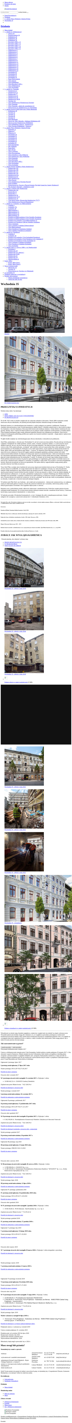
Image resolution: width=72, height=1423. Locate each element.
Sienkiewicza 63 (13, 177)
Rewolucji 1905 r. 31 (14, 48)
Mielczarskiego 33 (13, 215)
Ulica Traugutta (12, 104)
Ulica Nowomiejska (14, 153)
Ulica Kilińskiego (13, 82)
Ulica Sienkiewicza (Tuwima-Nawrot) (19, 182)
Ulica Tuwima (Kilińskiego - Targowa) (19, 126)
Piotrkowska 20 (13, 251)
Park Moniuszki (13, 119)
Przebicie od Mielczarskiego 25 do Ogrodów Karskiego (24, 219)
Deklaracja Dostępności (11, 1402)
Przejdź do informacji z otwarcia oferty (12, 1126)
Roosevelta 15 (12, 192)
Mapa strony (8, 1405)
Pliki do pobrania (9, 1393)
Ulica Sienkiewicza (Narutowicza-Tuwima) (21, 102)
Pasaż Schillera (12, 183)
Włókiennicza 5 (13, 55)
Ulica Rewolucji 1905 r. (15, 84)
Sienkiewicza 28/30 (14, 99)
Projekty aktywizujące (11, 276)
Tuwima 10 (11, 269)
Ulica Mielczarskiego (14, 227)
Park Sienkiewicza (13, 178)
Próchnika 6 (11, 249)
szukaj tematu (22, 12)
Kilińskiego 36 (12, 40)
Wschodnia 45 (12, 72)
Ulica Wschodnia (13, 87)
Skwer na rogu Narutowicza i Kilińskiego (20, 123)
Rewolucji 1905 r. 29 (14, 47)
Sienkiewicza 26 (13, 97)
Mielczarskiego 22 (13, 214)
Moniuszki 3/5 (12, 267)
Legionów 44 (12, 209)
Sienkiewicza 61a (13, 175)
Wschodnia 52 (12, 75)
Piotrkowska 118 (13, 173)
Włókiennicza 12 (13, 64)
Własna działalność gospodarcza (17, 278)
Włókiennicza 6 (13, 57)
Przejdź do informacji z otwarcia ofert (12, 1087)
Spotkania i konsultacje (11, 1381)
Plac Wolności (12, 146)
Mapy (6, 1395)
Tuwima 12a (12, 101)
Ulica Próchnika (13, 160)
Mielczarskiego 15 (13, 212)
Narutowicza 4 (12, 91)
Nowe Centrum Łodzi (11, 266)
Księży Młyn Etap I (14, 262)
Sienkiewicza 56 (13, 195)
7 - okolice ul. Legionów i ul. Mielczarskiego (17, 203)
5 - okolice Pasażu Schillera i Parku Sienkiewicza (19, 166)
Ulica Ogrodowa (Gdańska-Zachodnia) (20, 244)
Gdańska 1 (11, 205)
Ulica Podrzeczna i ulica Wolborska (18, 156)
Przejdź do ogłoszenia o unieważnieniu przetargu (15, 1097)
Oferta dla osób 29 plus (15, 279)
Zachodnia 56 (12, 143)
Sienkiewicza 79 (13, 198)
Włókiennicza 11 (13, 62)
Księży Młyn (8, 261)
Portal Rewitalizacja (10, 15)
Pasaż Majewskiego (14, 79)
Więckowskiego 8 (13, 259)
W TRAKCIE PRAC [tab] (10, 544)
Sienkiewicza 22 (13, 96)
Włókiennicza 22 (13, 70)
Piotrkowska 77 (13, 94)
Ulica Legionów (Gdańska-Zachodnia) (19, 242)
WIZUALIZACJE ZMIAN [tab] (12, 545)
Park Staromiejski (13, 145)
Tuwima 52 (11, 118)
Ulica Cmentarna (13, 224)
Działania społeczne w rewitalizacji (14, 274)
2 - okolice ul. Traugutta (11, 89)
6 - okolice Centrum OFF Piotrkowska (15, 188)
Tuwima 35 (11, 114)
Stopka (6, 5)
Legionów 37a (12, 207)
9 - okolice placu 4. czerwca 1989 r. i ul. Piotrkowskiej (20, 247)
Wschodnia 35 (8, 20)
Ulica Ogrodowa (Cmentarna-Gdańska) (20, 229)
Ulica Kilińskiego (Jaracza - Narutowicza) (20, 124)
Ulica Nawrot (12, 180)
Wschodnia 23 (12, 136)
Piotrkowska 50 (13, 257)
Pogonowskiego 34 (14, 35)
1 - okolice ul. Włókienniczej (13, 32)
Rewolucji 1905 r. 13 (14, 42)
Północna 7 (11, 131)
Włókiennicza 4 (13, 54)
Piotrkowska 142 (13, 190)
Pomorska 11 (12, 129)
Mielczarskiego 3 (13, 210)
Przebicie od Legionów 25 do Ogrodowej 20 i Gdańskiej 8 (25, 239)
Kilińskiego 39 (12, 111)
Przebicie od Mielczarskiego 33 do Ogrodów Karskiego (24, 217)
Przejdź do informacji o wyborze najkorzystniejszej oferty (18, 1323)
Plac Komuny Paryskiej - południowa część (21, 187)
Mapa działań (8, 30)
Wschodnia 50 (12, 74)
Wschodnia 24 (12, 138)
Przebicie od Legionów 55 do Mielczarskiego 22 (22, 220)
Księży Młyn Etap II (14, 264)
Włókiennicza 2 (13, 50)
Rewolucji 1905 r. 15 (14, 43)
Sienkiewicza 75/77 (14, 197)
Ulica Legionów (13, 151)
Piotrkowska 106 (13, 170)
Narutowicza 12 (13, 92)
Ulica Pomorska (13, 158)
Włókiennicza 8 (13, 60)
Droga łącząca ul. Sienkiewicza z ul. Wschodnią (22, 107)
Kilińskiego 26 (12, 37)
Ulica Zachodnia (13, 165)
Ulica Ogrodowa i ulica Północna (18, 155)
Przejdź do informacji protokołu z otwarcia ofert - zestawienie (19, 1129)
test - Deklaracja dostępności (12, 1407)
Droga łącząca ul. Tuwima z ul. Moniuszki (20, 271)
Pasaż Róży (11, 148)
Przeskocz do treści (10, 4)
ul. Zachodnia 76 (9, 273)
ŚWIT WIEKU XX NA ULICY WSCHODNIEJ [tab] (19, 416)
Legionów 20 (12, 235)
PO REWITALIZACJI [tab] (11, 417)
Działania (7, 17)
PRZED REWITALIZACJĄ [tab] (13, 542)
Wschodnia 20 (12, 134)
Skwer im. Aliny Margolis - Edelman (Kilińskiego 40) (24, 121)
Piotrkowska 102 (13, 168)
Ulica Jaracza (12, 80)
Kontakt (6, 1403)
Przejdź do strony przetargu (9, 1072)
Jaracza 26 (11, 33)
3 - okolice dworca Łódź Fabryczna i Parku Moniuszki (20, 109)
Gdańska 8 (11, 234)
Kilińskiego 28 (12, 38)
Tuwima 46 (11, 116)
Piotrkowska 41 (13, 256)
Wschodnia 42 (12, 141)
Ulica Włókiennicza (14, 86)
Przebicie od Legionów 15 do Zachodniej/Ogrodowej (24, 237)
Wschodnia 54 (12, 77)
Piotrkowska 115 (13, 171)
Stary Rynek (12, 150)
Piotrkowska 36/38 (13, 254)
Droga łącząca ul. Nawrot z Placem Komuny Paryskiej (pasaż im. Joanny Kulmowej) (33, 185)
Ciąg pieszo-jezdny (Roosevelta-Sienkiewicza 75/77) (24, 200)
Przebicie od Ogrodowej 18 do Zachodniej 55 (21, 241)
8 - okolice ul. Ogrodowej (12, 232)
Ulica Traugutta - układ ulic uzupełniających (21, 106)
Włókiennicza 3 (13, 52)
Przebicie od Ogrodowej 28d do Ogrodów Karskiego (24, 222)
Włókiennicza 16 (13, 69)
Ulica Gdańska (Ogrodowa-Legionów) (19, 230)
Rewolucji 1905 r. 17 (14, 45)
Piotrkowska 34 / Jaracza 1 (16, 252)
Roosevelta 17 (12, 193)
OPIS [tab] (6, 414)
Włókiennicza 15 (13, 67)
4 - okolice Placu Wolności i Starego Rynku (17, 19)
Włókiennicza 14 (13, 65)
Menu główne (8, 2)
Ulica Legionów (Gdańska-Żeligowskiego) (21, 225)
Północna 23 (12, 133)
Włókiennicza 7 (13, 59)
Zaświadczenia (8, 1379)
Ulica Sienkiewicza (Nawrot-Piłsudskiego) (20, 202)
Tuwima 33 (11, 112)
